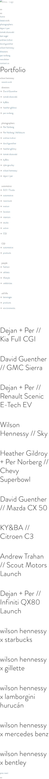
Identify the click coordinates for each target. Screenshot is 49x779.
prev (2, 773)
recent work (7, 82)
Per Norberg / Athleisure (14, 132)
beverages (7, 297)
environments (9, 308)
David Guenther (10, 91)
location (6, 211)
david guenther (6, 43)
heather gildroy (9, 148)
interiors (6, 217)
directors (4, 51)
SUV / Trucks (9, 190)
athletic (6, 272)
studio (6, 222)
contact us (4, 63)
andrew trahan (6, 39)
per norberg (5, 55)
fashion (6, 266)
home (2, 16)
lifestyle (6, 277)
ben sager (4, 36)
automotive (8, 195)
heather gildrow (10, 107)
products (7, 252)
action (6, 228)
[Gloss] (7, 1)
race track (7, 200)
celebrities (7, 283)
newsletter (4, 59)
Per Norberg (8, 127)
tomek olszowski (7, 32)
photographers (6, 24)
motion (6, 206)
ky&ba (6, 102)
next (6, 773)
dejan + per (5, 28)
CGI (5, 233)
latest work (5, 20)
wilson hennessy (7, 47)
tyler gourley (8, 165)
